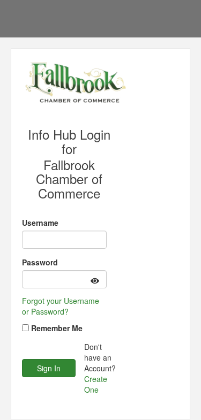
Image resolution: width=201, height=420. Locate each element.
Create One (95, 384)
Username (40, 222)
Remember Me (57, 328)
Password (40, 262)
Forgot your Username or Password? (60, 306)
